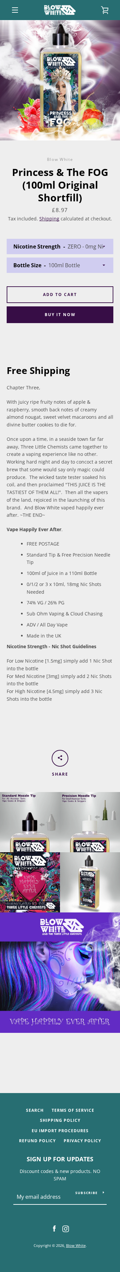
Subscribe (86, 1192)
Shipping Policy (60, 1120)
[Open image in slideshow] (60, 80)
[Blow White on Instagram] (65, 1228)
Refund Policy (37, 1141)
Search (35, 1110)
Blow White (76, 1245)
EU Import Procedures (60, 1131)
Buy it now (60, 314)
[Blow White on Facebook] (54, 1228)
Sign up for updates (60, 1159)
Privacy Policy (82, 1141)
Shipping (49, 218)
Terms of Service (73, 1110)
